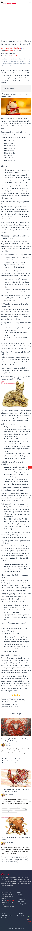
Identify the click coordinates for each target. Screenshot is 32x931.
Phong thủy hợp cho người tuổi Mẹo (11, 706)
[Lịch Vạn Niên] (8, 2)
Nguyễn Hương (9, 50)
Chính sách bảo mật (6, 918)
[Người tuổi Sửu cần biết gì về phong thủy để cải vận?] (16, 826)
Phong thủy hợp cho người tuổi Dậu (9, 811)
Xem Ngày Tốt (21, 899)
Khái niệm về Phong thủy (17, 699)
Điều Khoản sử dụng (6, 915)
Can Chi (4, 702)
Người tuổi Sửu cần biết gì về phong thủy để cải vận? (15, 838)
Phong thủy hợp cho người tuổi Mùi (9, 763)
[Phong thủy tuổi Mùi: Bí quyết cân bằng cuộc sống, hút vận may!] (16, 727)
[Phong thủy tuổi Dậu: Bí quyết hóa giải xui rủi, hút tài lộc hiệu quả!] (16, 778)
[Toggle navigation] (29, 2)
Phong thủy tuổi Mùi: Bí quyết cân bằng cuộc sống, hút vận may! (14, 740)
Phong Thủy (5, 699)
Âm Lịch (19, 892)
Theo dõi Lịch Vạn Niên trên (10, 48)
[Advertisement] (16, 21)
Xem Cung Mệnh (21, 904)
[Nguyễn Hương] (3, 745)
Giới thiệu (3, 913)
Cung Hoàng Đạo (21, 901)
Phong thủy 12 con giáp (15, 702)
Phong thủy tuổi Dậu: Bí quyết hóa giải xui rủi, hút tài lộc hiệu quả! (15, 790)
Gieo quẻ (19, 895)
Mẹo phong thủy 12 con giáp (9, 704)
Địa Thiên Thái (11, 900)
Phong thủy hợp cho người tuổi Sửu (9, 861)
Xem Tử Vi (20, 897)
